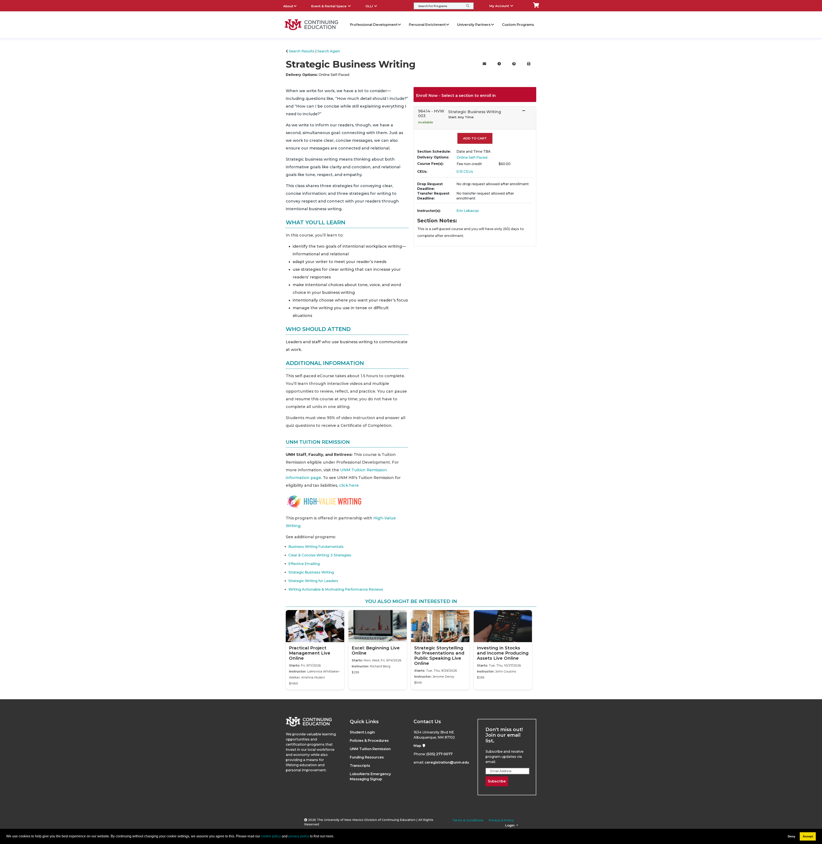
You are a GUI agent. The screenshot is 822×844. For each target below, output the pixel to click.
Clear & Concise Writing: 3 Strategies (319, 555)
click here (349, 485)
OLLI (369, 6)
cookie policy (271, 836)
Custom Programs (518, 25)
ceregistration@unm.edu (447, 762)
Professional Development (374, 25)
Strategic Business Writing (311, 572)
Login (510, 825)
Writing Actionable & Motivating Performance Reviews (335, 589)
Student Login (362, 732)
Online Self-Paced (472, 157)
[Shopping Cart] (536, 5)
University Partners (474, 25)
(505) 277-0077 (439, 754)
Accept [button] (808, 836)
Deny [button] (791, 836)
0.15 (464, 172)
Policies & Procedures (369, 741)
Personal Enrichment (427, 25)
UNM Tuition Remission (370, 749)
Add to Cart (475, 138)
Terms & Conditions (468, 820)
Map (418, 746)
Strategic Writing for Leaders (313, 581)
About (288, 6)
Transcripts (360, 766)
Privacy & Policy (501, 820)
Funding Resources (367, 757)
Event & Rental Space (329, 6)
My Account (499, 6)
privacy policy (298, 836)
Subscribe (497, 781)
